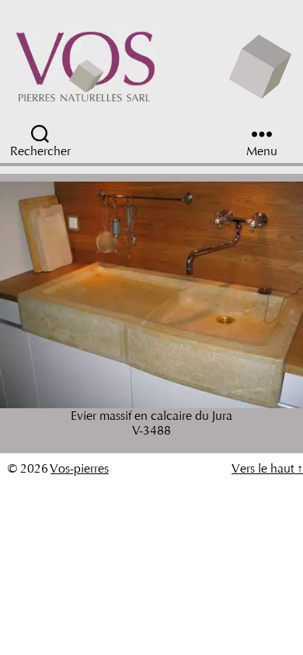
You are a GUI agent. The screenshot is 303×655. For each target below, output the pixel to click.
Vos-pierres (79, 468)
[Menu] (261, 134)
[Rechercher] (83, 134)
